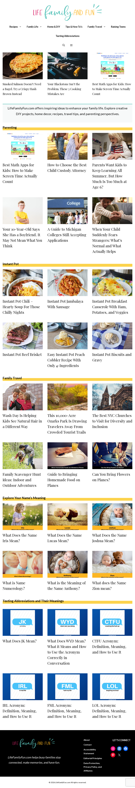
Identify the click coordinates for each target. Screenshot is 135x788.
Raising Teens (118, 26)
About (87, 740)
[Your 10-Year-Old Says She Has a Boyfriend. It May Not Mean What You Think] (23, 221)
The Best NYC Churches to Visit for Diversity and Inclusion (112, 421)
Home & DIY (53, 26)
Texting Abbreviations (67, 35)
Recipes (13, 26)
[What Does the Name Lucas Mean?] (67, 527)
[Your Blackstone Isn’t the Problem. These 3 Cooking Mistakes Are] (67, 77)
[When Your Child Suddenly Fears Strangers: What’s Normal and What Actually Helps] (112, 221)
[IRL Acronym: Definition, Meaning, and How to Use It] (23, 697)
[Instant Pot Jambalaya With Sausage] (67, 293)
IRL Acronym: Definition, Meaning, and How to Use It (20, 711)
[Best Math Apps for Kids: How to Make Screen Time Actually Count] (112, 77)
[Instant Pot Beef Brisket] (23, 347)
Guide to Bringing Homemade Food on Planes (63, 480)
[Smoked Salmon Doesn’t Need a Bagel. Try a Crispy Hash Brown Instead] (23, 77)
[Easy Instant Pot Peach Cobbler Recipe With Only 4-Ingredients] (67, 347)
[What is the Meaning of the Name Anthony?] (67, 575)
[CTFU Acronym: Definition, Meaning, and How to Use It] (112, 633)
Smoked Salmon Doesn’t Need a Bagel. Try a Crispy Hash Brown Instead (22, 89)
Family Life (32, 26)
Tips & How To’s (73, 26)
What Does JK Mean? (20, 640)
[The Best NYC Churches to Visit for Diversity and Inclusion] (112, 408)
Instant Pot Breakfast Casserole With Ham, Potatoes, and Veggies (110, 307)
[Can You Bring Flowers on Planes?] (112, 466)
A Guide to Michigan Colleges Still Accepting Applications (66, 235)
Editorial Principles (93, 758)
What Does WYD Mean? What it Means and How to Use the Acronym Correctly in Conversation (66, 652)
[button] (64, 45)
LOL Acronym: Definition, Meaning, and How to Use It (109, 711)
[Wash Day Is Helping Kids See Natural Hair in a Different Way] (23, 408)
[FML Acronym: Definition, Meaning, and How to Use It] (67, 697)
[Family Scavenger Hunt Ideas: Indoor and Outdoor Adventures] (23, 466)
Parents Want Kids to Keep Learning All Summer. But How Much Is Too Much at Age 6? (109, 175)
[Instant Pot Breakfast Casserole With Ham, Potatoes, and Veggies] (112, 293)
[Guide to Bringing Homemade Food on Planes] (67, 466)
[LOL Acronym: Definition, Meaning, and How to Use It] (112, 697)
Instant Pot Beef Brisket (22, 354)
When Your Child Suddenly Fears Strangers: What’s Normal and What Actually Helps (107, 240)
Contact (88, 744)
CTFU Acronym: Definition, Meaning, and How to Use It (109, 646)
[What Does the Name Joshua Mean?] (112, 527)
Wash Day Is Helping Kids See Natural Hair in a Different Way (22, 421)
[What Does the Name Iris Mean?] (23, 527)
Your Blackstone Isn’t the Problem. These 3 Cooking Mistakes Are (64, 89)
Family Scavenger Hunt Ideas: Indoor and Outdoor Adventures (22, 480)
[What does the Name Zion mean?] (112, 575)
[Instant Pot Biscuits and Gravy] (112, 347)
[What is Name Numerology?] (23, 575)
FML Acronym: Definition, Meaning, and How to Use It (64, 711)
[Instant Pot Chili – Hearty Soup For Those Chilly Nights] (23, 293)
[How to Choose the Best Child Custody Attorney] (67, 157)
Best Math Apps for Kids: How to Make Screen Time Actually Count (111, 89)
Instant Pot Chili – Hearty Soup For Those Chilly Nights (21, 307)
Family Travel (95, 26)
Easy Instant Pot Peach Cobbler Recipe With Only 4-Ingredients (66, 360)
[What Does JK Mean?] (23, 633)
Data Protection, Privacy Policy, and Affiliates (93, 767)
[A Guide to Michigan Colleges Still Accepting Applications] (67, 221)
